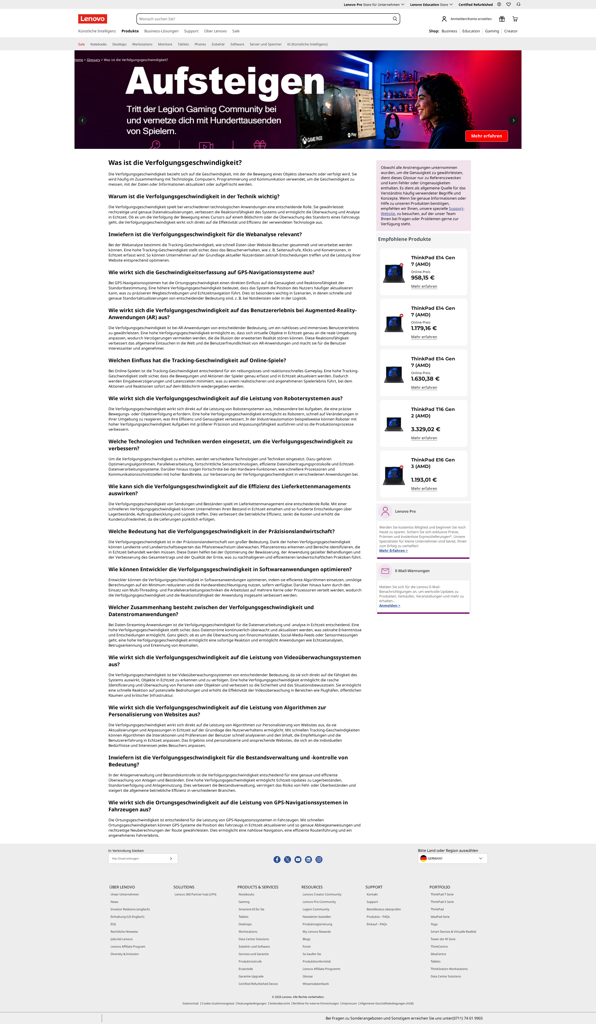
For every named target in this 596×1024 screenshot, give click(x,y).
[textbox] (453, 858)
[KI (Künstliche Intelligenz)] (329, 44)
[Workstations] (154, 44)
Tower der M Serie (443, 939)
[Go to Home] (92, 19)
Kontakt (372, 894)
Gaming (244, 902)
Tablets (243, 917)
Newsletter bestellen (317, 917)
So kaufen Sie (312, 954)
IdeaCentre (438, 954)
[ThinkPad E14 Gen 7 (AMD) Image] (394, 274)
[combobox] (264, 18)
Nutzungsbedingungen (252, 1003)
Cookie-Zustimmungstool (218, 1003)
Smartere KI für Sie (251, 909)
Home (78, 60)
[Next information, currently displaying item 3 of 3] (513, 120)
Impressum (349, 1003)
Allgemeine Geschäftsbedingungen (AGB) (387, 1003)
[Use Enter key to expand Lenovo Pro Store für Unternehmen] (403, 4)
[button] (499, 4)
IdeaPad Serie (440, 917)
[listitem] (423, 271)
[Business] (458, 30)
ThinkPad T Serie (442, 894)
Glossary (93, 60)
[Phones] (208, 44)
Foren (307, 946)
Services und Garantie (254, 954)
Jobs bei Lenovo (122, 939)
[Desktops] (128, 44)
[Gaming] (500, 30)
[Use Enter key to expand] (494, 19)
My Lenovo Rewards (317, 931)
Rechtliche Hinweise (124, 931)
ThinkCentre (439, 946)
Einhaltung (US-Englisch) (127, 917)
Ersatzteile (246, 969)
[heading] (436, 260)
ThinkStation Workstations (449, 969)
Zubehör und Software (254, 946)
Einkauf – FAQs (377, 924)
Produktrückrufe (250, 961)
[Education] (481, 30)
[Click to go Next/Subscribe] (171, 858)
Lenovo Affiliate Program (128, 946)
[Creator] (519, 30)
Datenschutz (191, 1003)
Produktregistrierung (317, 924)
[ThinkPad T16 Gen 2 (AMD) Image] (394, 425)
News (114, 902)
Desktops (245, 924)
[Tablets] (191, 44)
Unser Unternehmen (125, 894)
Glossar (308, 976)
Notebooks (246, 894)
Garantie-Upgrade (251, 976)
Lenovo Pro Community (319, 902)
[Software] (246, 44)
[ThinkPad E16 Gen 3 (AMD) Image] (394, 476)
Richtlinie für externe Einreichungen (316, 1003)
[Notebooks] (108, 44)
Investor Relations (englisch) (130, 909)
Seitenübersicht (280, 1003)
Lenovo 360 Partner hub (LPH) (195, 894)
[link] (518, 5)
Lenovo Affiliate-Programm (321, 969)
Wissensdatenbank (316, 984)
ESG (113, 924)
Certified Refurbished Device (258, 984)
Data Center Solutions (254, 939)
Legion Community (316, 909)
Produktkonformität (317, 961)
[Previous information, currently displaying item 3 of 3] (82, 120)
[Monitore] (174, 44)
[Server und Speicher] (283, 44)
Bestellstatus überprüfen (384, 909)
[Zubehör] (226, 44)
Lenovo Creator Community (322, 894)
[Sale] (86, 44)
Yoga (434, 924)
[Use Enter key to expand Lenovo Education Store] (451, 4)
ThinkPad (437, 909)
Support (372, 902)
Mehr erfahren (424, 286)
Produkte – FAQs (378, 917)
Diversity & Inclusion (125, 954)
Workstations (248, 931)
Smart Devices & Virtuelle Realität (453, 931)
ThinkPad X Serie (442, 902)
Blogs (306, 939)
